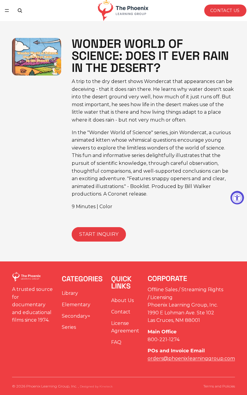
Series (69, 327)
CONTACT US (225, 10)
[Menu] (7, 10)
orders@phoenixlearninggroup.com (191, 358)
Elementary (76, 304)
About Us (122, 300)
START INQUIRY (98, 234)
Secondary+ (76, 316)
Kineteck (106, 386)
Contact (120, 312)
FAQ (116, 342)
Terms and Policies (219, 386)
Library (70, 293)
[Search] (20, 10)
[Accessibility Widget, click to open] (237, 197)
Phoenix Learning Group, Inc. (52, 386)
